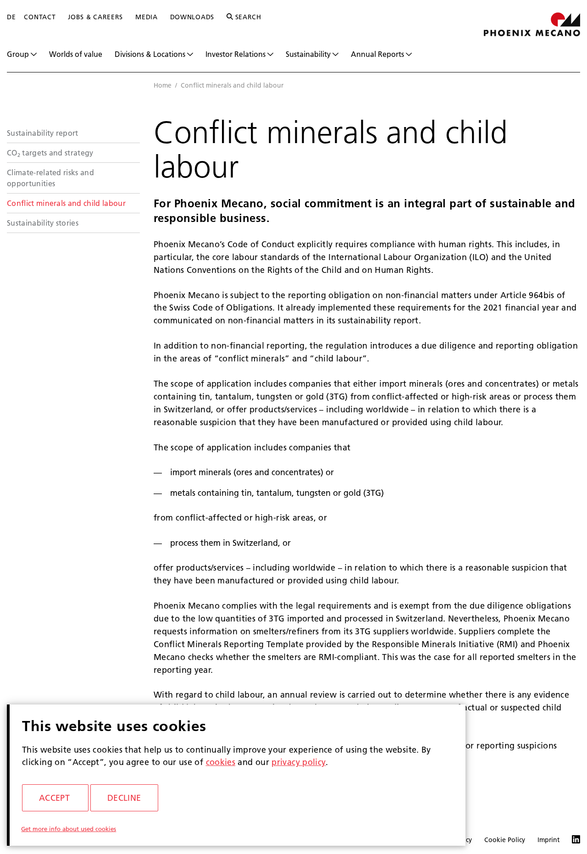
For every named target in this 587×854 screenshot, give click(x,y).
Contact (39, 17)
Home (163, 85)
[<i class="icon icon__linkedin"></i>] (569, 840)
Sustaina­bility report (42, 133)
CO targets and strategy (50, 153)
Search (247, 17)
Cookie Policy (504, 840)
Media (146, 17)
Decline (124, 798)
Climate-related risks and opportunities (50, 177)
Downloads (192, 17)
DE (11, 17)
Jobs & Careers (95, 17)
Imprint (548, 840)
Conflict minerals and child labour (66, 203)
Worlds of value (75, 54)
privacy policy (298, 762)
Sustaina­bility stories (42, 222)
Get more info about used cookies (68, 828)
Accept (54, 798)
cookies (221, 762)
